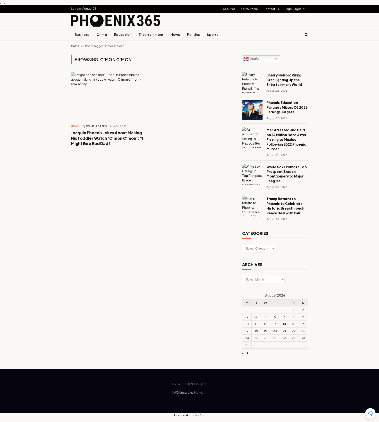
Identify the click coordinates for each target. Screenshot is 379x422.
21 (284, 331)
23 (303, 331)
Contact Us (271, 9)
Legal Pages (293, 9)
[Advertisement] (199, 20)
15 (293, 324)
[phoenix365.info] (115, 21)
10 (247, 324)
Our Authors (249, 9)
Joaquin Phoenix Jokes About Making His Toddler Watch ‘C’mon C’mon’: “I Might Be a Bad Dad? (107, 138)
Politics (193, 34)
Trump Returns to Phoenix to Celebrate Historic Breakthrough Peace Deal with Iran (285, 206)
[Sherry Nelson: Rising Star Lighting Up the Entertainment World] (252, 82)
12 (265, 324)
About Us (229, 9)
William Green (96, 126)
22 (294, 331)
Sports (212, 34)
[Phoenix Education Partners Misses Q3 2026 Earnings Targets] (252, 110)
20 (275, 331)
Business (82, 34)
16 (303, 324)
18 (256, 331)
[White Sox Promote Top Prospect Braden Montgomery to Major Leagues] (252, 174)
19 (265, 331)
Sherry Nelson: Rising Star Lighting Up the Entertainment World (284, 80)
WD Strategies (183, 392)
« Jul (245, 353)
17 (246, 331)
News (175, 34)
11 (256, 324)
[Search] (306, 35)
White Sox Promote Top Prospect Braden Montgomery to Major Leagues (286, 174)
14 (284, 324)
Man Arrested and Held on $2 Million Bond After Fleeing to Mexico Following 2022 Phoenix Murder (286, 139)
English (255, 59)
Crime (102, 34)
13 (275, 324)
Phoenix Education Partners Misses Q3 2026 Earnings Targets (287, 107)
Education (123, 34)
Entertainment (151, 34)
